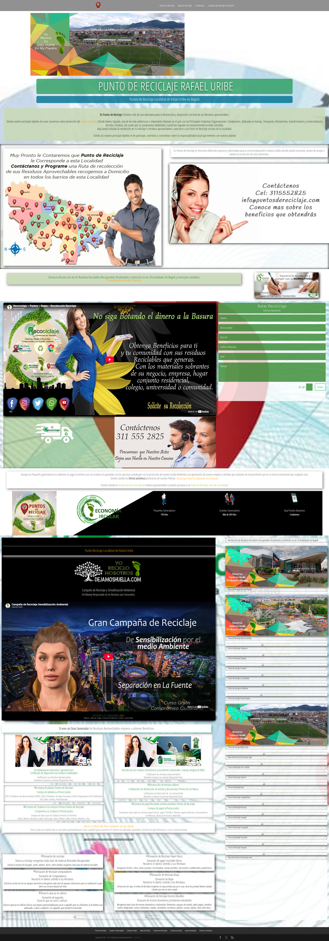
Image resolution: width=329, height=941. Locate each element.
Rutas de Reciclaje (185, 6)
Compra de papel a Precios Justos (163, 808)
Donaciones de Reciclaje (160, 930)
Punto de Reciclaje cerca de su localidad (209, 485)
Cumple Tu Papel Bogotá (116, 930)
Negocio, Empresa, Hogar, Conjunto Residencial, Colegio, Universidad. (108, 718)
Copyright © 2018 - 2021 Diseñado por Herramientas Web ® (113, 937)
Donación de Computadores (53, 876)
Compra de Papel (132, 930)
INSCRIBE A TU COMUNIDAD (108, 715)
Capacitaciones (67, 770)
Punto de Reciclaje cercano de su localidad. (210, 129)
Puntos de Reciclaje (167, 6)
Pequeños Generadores (164, 510)
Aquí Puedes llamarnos (294, 510)
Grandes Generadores (229, 510)
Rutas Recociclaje (272, 305)
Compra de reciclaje (176, 930)
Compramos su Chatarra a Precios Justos (54, 811)
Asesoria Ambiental (190, 930)
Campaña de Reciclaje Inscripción (221, 6)
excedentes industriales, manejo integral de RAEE (181, 770)
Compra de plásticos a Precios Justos (54, 792)
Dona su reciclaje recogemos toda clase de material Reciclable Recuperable (52, 860)
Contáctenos (199, 6)
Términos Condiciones (205, 930)
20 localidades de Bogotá (162, 277)
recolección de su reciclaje (130, 485)
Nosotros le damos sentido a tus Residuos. (52, 879)
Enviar (320, 387)
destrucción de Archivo (154, 789)
